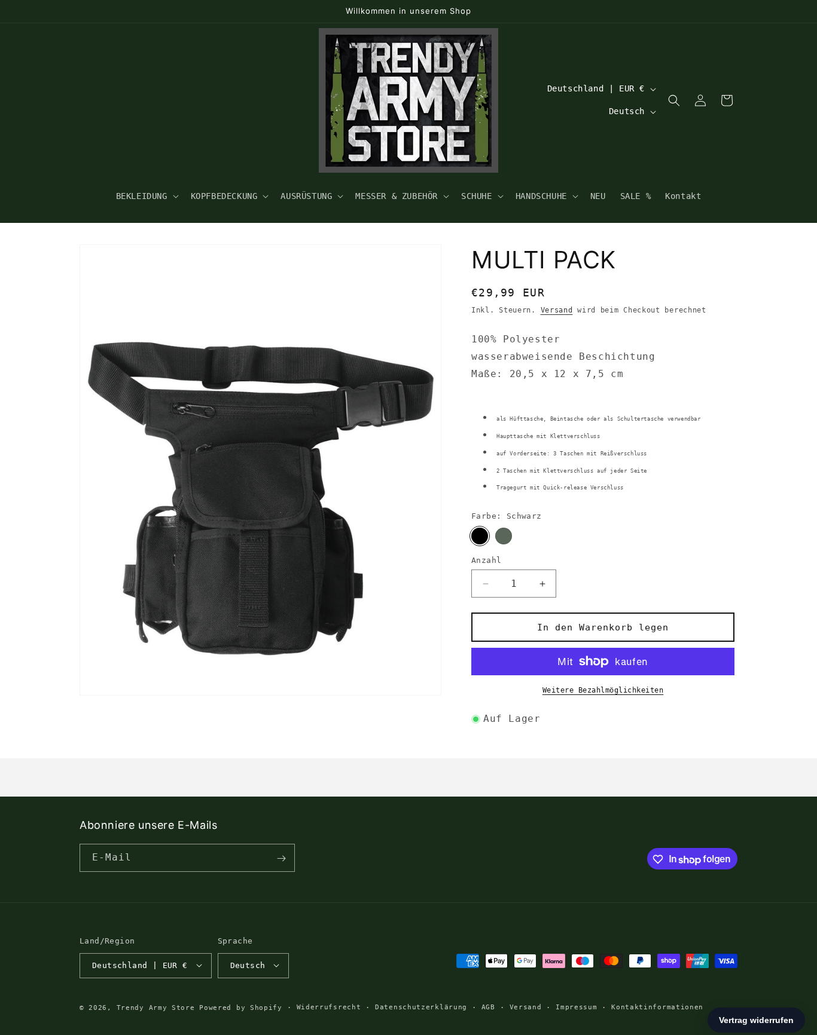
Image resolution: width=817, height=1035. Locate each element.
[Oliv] (503, 536)
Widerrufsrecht (329, 1006)
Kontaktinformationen (657, 1006)
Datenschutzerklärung (421, 1006)
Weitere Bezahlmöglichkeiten (603, 690)
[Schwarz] (479, 536)
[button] (146, 196)
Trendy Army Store (156, 1007)
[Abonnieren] (281, 858)
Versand (557, 310)
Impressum (576, 1006)
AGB (488, 1006)
